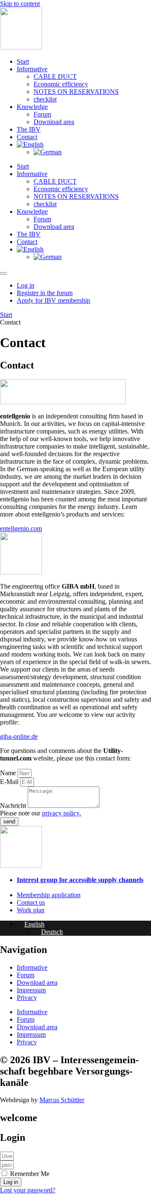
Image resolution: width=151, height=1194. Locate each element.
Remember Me (28, 1173)
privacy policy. (61, 813)
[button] (30, 924)
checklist (45, 99)
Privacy (27, 997)
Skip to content (20, 3)
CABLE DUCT (55, 76)
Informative (32, 69)
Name (9, 772)
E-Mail (10, 781)
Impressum (31, 990)
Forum (42, 114)
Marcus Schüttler (61, 1099)
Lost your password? (27, 1190)
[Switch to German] (48, 152)
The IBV (29, 129)
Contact (27, 136)
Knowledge (32, 106)
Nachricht (14, 805)
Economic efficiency (61, 84)
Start (23, 61)
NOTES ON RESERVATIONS (76, 91)
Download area (54, 121)
